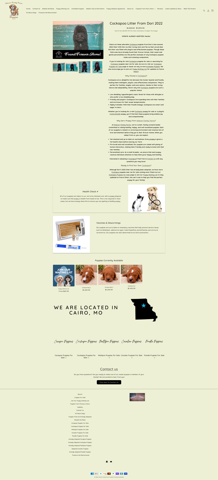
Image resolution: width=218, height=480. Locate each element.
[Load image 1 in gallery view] (59, 67)
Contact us (109, 369)
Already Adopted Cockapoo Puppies (80, 442)
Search (80, 394)
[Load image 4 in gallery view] (97, 67)
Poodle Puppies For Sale (154, 355)
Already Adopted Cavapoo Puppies (80, 439)
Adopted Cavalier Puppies (80, 449)
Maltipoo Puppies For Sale (109, 355)
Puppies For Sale (80, 397)
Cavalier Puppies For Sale (131, 355)
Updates (80, 407)
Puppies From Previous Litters (80, 404)
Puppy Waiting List (63, 288)
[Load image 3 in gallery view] (85, 67)
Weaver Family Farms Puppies (105, 477)
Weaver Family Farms (146, 121)
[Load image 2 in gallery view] (72, 67)
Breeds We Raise (80, 420)
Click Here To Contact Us (109, 382)
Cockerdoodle (115, 114)
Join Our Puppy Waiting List (80, 401)
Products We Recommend (80, 455)
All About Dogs (80, 413)
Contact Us (80, 410)
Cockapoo (133, 44)
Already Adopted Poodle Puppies (80, 452)
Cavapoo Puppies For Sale (64, 356)
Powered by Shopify (119, 477)
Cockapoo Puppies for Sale (86, 356)
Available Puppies (153, 66)
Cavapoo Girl (131, 286)
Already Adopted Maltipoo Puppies (80, 445)
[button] (145, 9)
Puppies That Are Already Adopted (80, 417)
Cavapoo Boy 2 (86, 287)
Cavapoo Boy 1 (109, 287)
